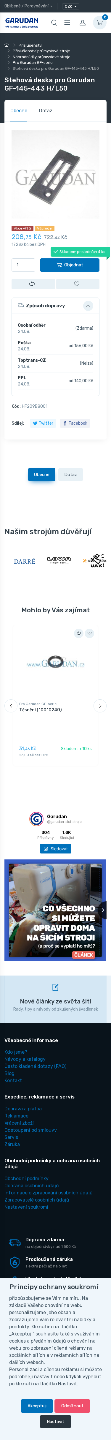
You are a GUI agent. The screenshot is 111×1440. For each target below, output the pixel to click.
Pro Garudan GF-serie (38, 704)
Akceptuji (37, 1406)
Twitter (46, 423)
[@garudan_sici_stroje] (36, 819)
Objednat (73, 265)
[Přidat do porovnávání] (33, 284)
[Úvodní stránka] (7, 45)
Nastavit (55, 1421)
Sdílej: (18, 423)
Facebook (78, 423)
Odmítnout (72, 1406)
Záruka (12, 1144)
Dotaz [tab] (45, 110)
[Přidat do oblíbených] (78, 284)
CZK (69, 6)
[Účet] (82, 22)
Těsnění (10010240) (40, 709)
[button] (55, 306)
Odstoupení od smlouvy (30, 1130)
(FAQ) (35, 1066)
